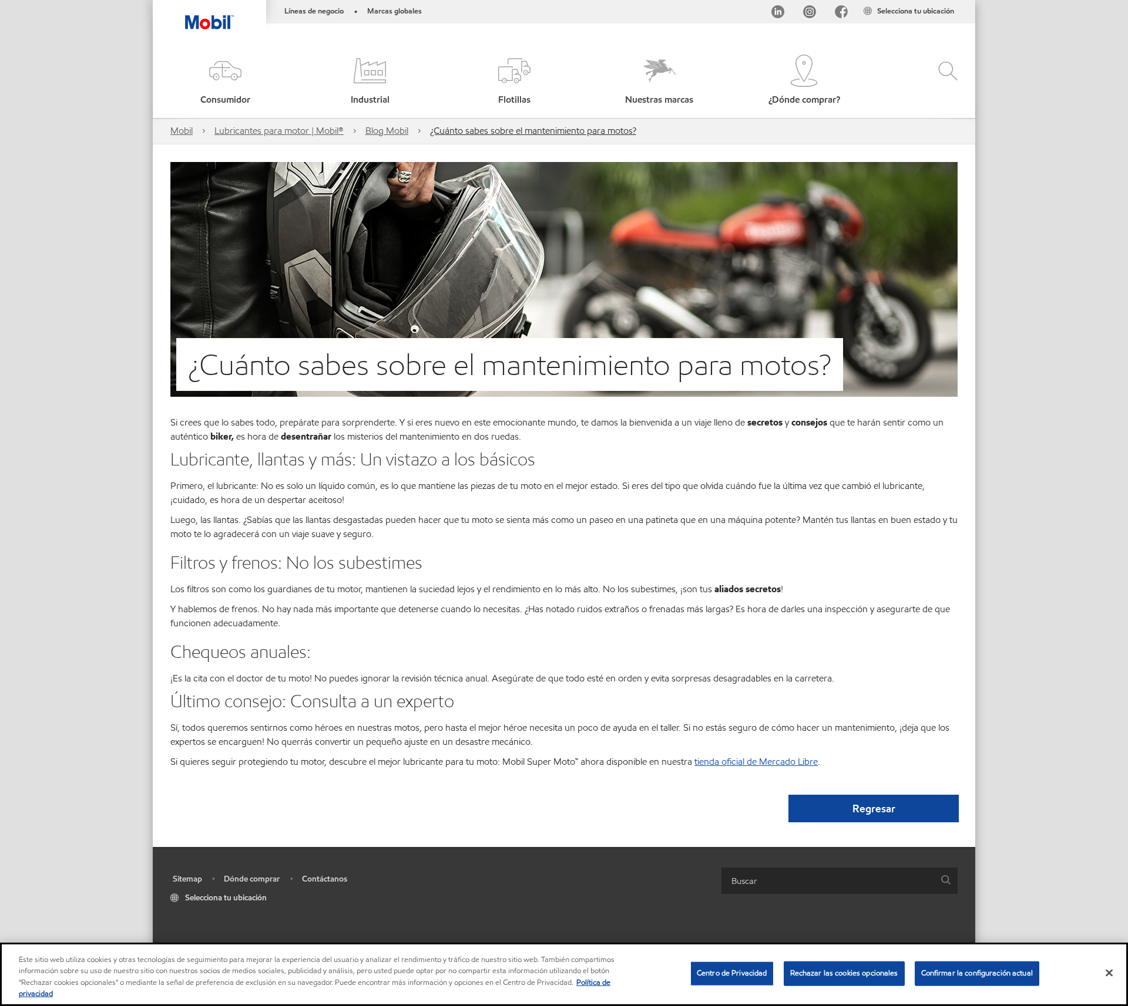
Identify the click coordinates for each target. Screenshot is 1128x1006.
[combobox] (839, 880)
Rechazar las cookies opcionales (844, 973)
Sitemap (187, 879)
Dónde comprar (252, 879)
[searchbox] (827, 880)
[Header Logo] (209, 14)
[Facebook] (841, 13)
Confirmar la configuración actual (977, 973)
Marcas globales (394, 11)
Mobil (181, 130)
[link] (964, 3)
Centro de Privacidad (732, 973)
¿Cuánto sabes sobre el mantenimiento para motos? (533, 130)
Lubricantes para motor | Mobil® (279, 130)
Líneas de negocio (314, 11)
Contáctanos (324, 879)
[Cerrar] (1109, 972)
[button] (225, 81)
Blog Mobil (386, 130)
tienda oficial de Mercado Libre (756, 761)
